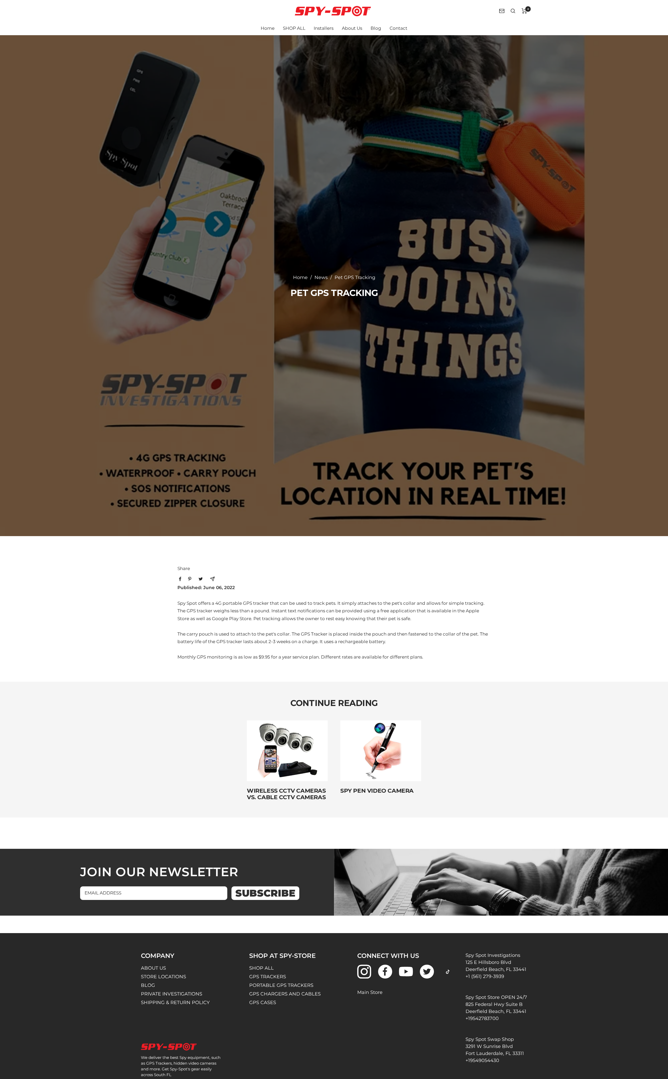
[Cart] (524, 11)
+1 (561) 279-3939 (485, 976)
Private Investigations (171, 994)
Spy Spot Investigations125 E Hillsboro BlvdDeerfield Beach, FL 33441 (496, 962)
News (321, 277)
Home (268, 28)
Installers (323, 28)
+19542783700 (482, 1018)
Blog (376, 28)
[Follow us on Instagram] (364, 972)
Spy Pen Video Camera (377, 790)
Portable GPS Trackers (281, 985)
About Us (352, 28)
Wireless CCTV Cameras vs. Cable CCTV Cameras (286, 794)
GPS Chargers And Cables (285, 994)
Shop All (261, 968)
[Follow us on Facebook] (385, 972)
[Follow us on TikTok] (448, 972)
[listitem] (180, 579)
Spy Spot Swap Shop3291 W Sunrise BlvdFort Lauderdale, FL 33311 (495, 1046)
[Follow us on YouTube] (406, 972)
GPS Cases (262, 1002)
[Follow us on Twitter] (427, 972)
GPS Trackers (267, 977)
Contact (398, 28)
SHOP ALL (294, 28)
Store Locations (163, 977)
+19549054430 (482, 1060)
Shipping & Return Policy (175, 1002)
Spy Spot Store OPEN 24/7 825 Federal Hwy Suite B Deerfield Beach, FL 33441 (496, 1004)
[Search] (513, 11)
